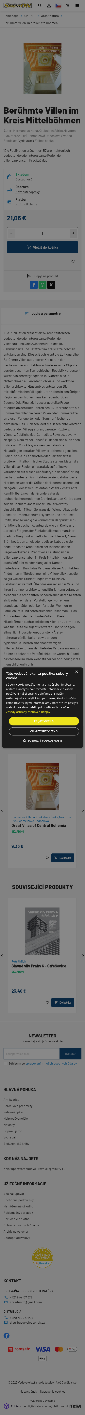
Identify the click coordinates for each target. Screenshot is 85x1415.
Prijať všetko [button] (44, 721)
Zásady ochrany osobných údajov (28, 712)
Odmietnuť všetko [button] (44, 731)
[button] (42, 740)
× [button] (76, 671)
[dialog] (42, 707)
